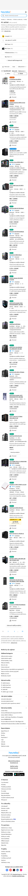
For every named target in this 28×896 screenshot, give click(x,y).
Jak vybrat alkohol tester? (7, 701)
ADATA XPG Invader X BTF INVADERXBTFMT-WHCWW (16, 396)
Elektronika (9, 19)
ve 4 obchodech (13, 143)
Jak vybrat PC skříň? (14, 151)
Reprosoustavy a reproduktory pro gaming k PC (12, 669)
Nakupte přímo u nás (6, 813)
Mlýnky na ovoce (5, 673)
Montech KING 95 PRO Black (16, 208)
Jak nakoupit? (4, 806)
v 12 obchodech (13, 549)
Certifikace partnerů (6, 858)
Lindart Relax (4, 711)
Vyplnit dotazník (14, 768)
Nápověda (3, 845)
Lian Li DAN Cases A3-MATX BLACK (16, 186)
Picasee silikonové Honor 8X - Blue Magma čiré (12, 721)
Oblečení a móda (5, 746)
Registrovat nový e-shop (7, 830)
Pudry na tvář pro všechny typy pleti (10, 671)
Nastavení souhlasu (6, 815)
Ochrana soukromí (5, 817)
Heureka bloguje (5, 793)
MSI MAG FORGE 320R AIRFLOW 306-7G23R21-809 (17, 559)
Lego (2, 740)
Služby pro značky (5, 836)
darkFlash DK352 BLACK (15, 436)
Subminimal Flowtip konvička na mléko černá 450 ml (13, 724)
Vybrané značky (5, 680)
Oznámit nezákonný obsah (7, 797)
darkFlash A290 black (14, 324)
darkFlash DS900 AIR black (16, 508)
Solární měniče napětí (6, 658)
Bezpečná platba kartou (7, 819)
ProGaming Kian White (15, 79)
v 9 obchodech (12, 117)
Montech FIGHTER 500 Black (16, 231)
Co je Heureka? (4, 782)
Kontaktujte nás (14, 763)
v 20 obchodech (13, 408)
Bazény (3, 735)
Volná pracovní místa (6, 789)
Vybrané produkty (6, 708)
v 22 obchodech (13, 295)
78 (22, 631)
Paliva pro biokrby (5, 663)
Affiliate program (5, 841)
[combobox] (14, 15)
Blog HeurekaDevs (5, 795)
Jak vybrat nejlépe (6, 696)
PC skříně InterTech (6, 685)
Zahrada (3, 742)
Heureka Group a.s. (17, 874)
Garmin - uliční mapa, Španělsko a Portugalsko (12, 717)
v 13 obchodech (13, 177)
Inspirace (3, 860)
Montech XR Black (14, 127)
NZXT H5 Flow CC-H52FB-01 (16, 533)
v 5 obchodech (12, 270)
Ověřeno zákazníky (5, 851)
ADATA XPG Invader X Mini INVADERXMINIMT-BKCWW (16, 303)
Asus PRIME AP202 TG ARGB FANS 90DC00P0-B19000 (18, 462)
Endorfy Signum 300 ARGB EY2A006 (16, 279)
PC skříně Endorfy (5, 683)
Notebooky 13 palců (6, 676)
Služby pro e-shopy (5, 832)
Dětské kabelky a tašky (6, 660)
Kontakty (3, 784)
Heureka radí (4, 810)
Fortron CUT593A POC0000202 (17, 605)
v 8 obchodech (12, 337)
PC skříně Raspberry (6, 687)
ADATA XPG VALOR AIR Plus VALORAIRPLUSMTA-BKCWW (16, 580)
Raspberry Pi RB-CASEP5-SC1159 (17, 484)
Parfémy (3, 733)
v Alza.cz (11, 449)
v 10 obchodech (13, 618)
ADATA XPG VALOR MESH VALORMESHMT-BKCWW (15, 348)
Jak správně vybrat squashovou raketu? (10, 703)
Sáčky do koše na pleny (6, 656)
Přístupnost (4, 800)
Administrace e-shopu (6, 828)
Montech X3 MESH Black (15, 255)
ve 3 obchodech (13, 200)
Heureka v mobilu (5, 808)
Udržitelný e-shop (5, 862)
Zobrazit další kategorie (14, 60)
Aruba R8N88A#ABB (6, 719)
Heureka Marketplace (6, 834)
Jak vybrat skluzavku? (6, 699)
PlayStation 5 (4, 737)
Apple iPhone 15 (5, 731)
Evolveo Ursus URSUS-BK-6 (16, 162)
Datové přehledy (5, 839)
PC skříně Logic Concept (7, 692)
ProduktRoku (4, 856)
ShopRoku (3, 854)
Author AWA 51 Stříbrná (7, 715)
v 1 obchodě (12, 93)
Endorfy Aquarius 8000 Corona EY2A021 (17, 103)
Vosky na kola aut (5, 667)
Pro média (3, 791)
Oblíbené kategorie (7, 653)
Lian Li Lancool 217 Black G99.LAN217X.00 (15, 417)
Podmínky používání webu (18, 876)
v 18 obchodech (13, 316)
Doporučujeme (5, 728)
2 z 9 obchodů (12, 525)
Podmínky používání (6, 787)
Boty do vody (4, 665)
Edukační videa (4, 843)
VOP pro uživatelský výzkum (8, 821)
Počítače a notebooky (17, 19)
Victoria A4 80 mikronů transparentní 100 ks (11, 713)
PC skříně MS (4, 689)
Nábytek (3, 744)
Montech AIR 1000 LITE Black (16, 372)
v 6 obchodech (12, 572)
